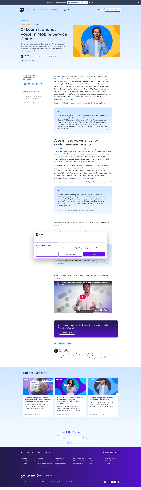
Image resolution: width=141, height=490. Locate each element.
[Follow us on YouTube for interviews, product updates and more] (118, 482)
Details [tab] (71, 240)
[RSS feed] (115, 482)
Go (92, 2)
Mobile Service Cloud (68, 149)
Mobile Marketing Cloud (78, 458)
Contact (48, 452)
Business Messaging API (28, 461)
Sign (72, 466)
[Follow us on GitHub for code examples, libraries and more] (105, 482)
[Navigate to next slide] (118, 395)
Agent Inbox (26, 25)
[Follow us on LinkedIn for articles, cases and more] (111, 482)
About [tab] (95, 240)
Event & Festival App (60, 463)
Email (58, 436)
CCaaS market (59, 79)
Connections (41, 461)
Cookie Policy (52, 482)
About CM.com (27, 452)
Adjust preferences (70, 254)
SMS (89, 458)
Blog (39, 452)
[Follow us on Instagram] (108, 482)
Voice (37, 25)
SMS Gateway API (110, 458)
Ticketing (91, 461)
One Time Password (77, 463)
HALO (56, 466)
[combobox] (77, 2)
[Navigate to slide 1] (68, 422)
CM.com (26, 55)
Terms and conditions (40, 482)
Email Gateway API (60, 458)
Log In (118, 6)
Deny (47, 254)
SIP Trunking (109, 461)
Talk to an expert (112, 10)
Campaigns (24, 463)
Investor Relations (71, 482)
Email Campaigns (59, 461)
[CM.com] (22, 10)
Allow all (94, 254)
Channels (23, 466)
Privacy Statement (26, 482)
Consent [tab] (46, 240)
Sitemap (61, 482)
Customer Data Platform (44, 466)
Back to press (25, 20)
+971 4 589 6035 (45, 475)
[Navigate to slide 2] (70, 422)
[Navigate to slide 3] (73, 422)
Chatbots (40, 458)
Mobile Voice (88, 76)
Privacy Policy (68, 443)
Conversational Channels (45, 463)
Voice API (108, 463)
